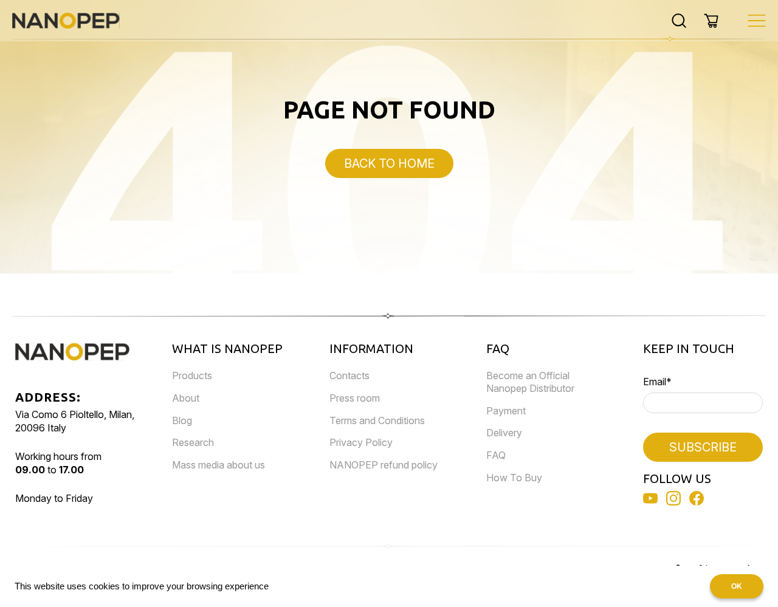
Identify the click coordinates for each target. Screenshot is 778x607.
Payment (506, 411)
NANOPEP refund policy (383, 465)
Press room (354, 398)
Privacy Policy (361, 442)
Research (193, 442)
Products (192, 375)
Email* (657, 381)
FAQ (496, 455)
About (185, 398)
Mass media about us (218, 465)
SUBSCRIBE (703, 447)
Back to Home (389, 163)
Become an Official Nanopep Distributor (530, 381)
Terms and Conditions (377, 420)
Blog (182, 420)
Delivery (504, 433)
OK (736, 586)
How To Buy (514, 478)
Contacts (349, 375)
